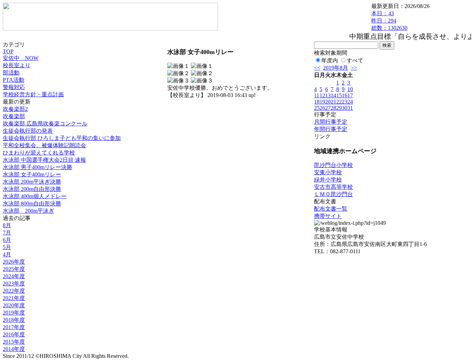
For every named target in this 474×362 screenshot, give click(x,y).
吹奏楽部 (14, 116)
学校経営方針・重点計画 (33, 94)
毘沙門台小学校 (333, 165)
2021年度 (14, 298)
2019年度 (14, 313)
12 (322, 95)
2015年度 (14, 342)
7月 (7, 233)
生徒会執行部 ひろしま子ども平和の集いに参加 (62, 138)
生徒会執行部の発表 (28, 131)
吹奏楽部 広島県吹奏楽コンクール (45, 123)
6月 (7, 240)
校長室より (17, 65)
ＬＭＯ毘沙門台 (333, 194)
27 (328, 108)
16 (344, 95)
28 (333, 108)
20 (328, 102)
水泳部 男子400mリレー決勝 (37, 167)
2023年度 (14, 283)
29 (339, 108)
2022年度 (14, 291)
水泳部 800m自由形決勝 (32, 203)
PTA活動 (13, 80)
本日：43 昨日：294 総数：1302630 (389, 20)
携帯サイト (328, 216)
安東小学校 (328, 172)
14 (333, 95)
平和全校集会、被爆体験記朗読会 (44, 145)
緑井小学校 (328, 180)
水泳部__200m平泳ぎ (28, 211)
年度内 (329, 60)
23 (344, 102)
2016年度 (14, 334)
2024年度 (14, 276)
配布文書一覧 (330, 209)
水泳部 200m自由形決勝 (32, 189)
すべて (355, 60)
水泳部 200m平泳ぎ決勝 (32, 182)
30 (344, 108)
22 (339, 102)
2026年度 (14, 262)
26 (322, 108)
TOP (8, 51)
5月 (7, 247)
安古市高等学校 (333, 187)
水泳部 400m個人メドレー (35, 196)
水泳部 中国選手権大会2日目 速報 (44, 160)
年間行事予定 (330, 129)
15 (339, 95)
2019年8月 (335, 68)
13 (328, 95)
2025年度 (14, 269)
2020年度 (14, 305)
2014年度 (14, 349)
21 (333, 102)
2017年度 (14, 327)
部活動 (11, 73)
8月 (7, 225)
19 (322, 102)
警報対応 (14, 87)
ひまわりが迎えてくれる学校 (39, 153)
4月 (7, 254)
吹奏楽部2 (15, 109)
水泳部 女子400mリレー (32, 174)
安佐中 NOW (21, 58)
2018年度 (14, 320)
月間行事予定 (330, 122)
